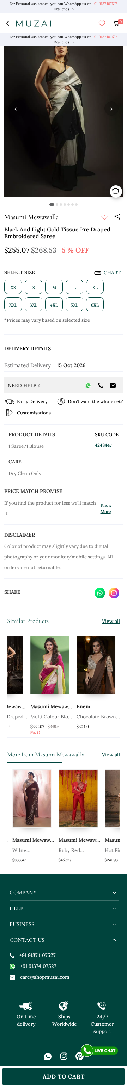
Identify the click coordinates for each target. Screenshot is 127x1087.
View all (111, 621)
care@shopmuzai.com (44, 977)
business (22, 924)
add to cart (64, 1076)
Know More (106, 508)
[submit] (104, 217)
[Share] (117, 217)
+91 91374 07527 (37, 955)
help (16, 908)
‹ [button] (15, 108)
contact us (27, 940)
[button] (51, 204)
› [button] (111, 108)
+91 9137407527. (105, 3)
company (23, 892)
